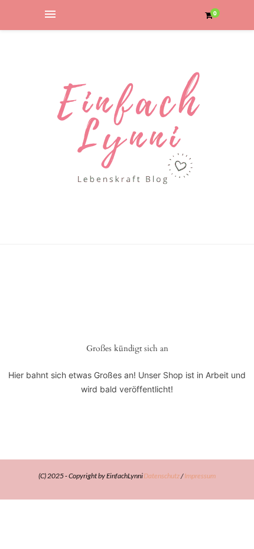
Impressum (200, 475)
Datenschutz (162, 475)
